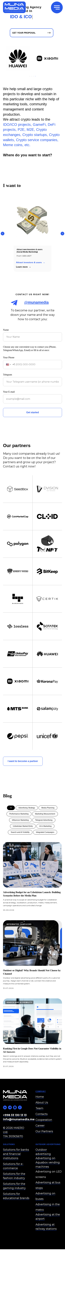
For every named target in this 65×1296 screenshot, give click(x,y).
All (11, 826)
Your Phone (8, 375)
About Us (42, 1120)
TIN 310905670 (13, 1154)
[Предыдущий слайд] (2, 252)
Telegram (7, 393)
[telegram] (10, 1126)
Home (40, 1115)
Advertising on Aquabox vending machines (48, 1181)
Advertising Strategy (26, 826)
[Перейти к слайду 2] (31, 94)
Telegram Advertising (43, 838)
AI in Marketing (45, 844)
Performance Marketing (19, 832)
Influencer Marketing (20, 838)
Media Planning (47, 826)
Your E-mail (9, 410)
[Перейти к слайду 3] (33, 94)
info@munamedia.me (19, 1137)
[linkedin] (5, 1126)
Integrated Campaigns (45, 850)
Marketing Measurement (45, 832)
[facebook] (20, 1126)
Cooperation (44, 1138)
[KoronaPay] (39, 58)
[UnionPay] (39, 86)
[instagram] (15, 1126)
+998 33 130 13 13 (15, 1133)
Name (6, 348)
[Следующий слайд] (62, 252)
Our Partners (44, 1149)
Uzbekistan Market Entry (23, 844)
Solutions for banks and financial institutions (16, 1172)
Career (40, 1143)
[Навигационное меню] (57, 7)
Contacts (42, 1132)
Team (39, 1126)
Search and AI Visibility (20, 850)
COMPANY (41, 1110)
